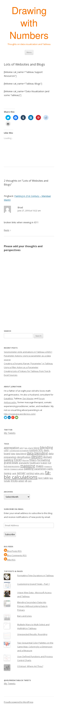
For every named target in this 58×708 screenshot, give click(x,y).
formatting (43, 460)
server (21, 473)
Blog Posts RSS (14, 551)
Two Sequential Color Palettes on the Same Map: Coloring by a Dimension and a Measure (35, 646)
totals (7, 480)
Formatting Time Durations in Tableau (35, 575)
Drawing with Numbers (29, 22)
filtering (25, 460)
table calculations (27, 474)
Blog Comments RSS (17, 555)
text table (43, 477)
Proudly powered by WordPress (18, 702)
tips (51, 478)
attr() (22, 448)
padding (29, 468)
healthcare (35, 462)
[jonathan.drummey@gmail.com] (16, 418)
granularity (24, 462)
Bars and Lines (24, 616)
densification (24, 457)
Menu (29, 52)
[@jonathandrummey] (5, 418)
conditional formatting (19, 450)
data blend (21, 453)
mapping (27, 465)
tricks (14, 480)
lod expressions (12, 466)
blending (46, 447)
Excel (18, 460)
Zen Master (28, 398)
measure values (16, 469)
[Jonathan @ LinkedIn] (9, 418)
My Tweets (9, 432)
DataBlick (8, 398)
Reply (6, 230)
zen (30, 480)
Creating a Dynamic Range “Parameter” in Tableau (28, 363)
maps (40, 466)
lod (49, 462)
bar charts (28, 448)
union (21, 480)
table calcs (39, 473)
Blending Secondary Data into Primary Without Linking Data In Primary (32, 606)
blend (36, 447)
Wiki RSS (11, 559)
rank (14, 473)
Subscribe (10, 534)
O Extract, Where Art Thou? (30, 666)
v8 (26, 480)
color (6, 450)
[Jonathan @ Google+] (13, 418)
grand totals (11, 462)
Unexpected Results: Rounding (32, 634)
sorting (30, 473)
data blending (37, 453)
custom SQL (36, 450)
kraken (44, 462)
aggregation (11, 447)
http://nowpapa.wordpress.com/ (20, 413)
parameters (40, 468)
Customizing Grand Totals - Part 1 (33, 584)
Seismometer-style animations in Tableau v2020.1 (28, 351)
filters (33, 460)
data (13, 453)
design (37, 456)
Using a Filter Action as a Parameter (21, 367)
